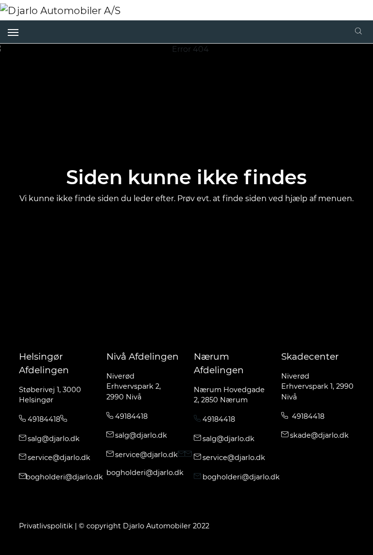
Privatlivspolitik (46, 526)
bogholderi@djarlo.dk (64, 477)
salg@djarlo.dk (53, 438)
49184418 (43, 419)
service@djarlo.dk (59, 457)
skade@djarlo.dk (319, 435)
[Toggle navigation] (13, 31)
